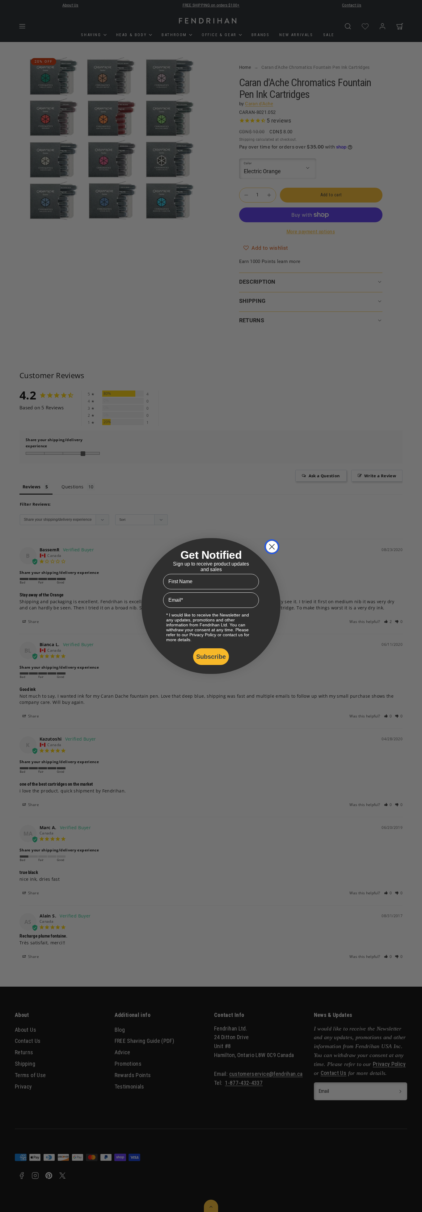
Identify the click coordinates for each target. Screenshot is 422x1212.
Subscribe (211, 656)
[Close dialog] (272, 547)
